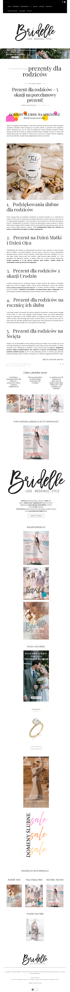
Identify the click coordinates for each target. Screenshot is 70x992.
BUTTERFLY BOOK (35, 83)
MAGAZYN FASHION (12, 11)
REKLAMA (35, 6)
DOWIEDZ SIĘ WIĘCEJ (36, 516)
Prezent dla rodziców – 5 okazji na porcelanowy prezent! (35, 94)
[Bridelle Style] (14, 896)
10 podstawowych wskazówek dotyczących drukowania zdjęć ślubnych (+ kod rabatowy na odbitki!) (56, 383)
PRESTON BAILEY (35, 977)
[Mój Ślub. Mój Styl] (54, 896)
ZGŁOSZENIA (22, 11)
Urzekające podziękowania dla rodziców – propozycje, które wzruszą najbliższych (13, 382)
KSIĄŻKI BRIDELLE (24, 6)
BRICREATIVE (49, 6)
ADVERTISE (41, 6)
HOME (9, 6)
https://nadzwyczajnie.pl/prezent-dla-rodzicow (21, 287)
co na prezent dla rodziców (14, 363)
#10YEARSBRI (15, 6)
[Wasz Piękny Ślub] (34, 896)
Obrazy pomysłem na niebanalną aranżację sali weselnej (35, 380)
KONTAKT (29, 11)
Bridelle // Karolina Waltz (29, 105)
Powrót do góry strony (35, 983)
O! (30, 6)
